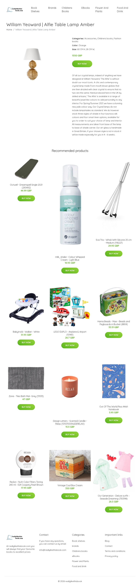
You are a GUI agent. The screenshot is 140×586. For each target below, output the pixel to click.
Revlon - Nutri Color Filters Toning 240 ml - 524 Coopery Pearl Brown (26, 483)
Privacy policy (111, 556)
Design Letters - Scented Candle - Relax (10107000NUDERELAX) (70, 422)
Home (9, 29)
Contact (108, 546)
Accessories (90, 38)
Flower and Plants (101, 9)
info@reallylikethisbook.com (52, 550)
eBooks (85, 7)
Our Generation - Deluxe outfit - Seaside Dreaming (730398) (113, 497)
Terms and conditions (115, 551)
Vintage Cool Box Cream (70, 485)
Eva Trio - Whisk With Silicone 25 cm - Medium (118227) (114, 241)
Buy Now (82, 63)
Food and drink (122, 9)
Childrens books (67, 9)
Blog (107, 541)
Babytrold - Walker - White (26, 331)
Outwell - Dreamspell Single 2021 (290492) (26, 186)
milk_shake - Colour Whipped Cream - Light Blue (70, 258)
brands (52, 7)
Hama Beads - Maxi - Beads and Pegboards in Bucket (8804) (113, 323)
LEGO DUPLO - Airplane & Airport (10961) (70, 333)
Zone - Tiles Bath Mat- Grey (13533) (26, 396)
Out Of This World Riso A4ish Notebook (113, 408)
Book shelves (35, 9)
